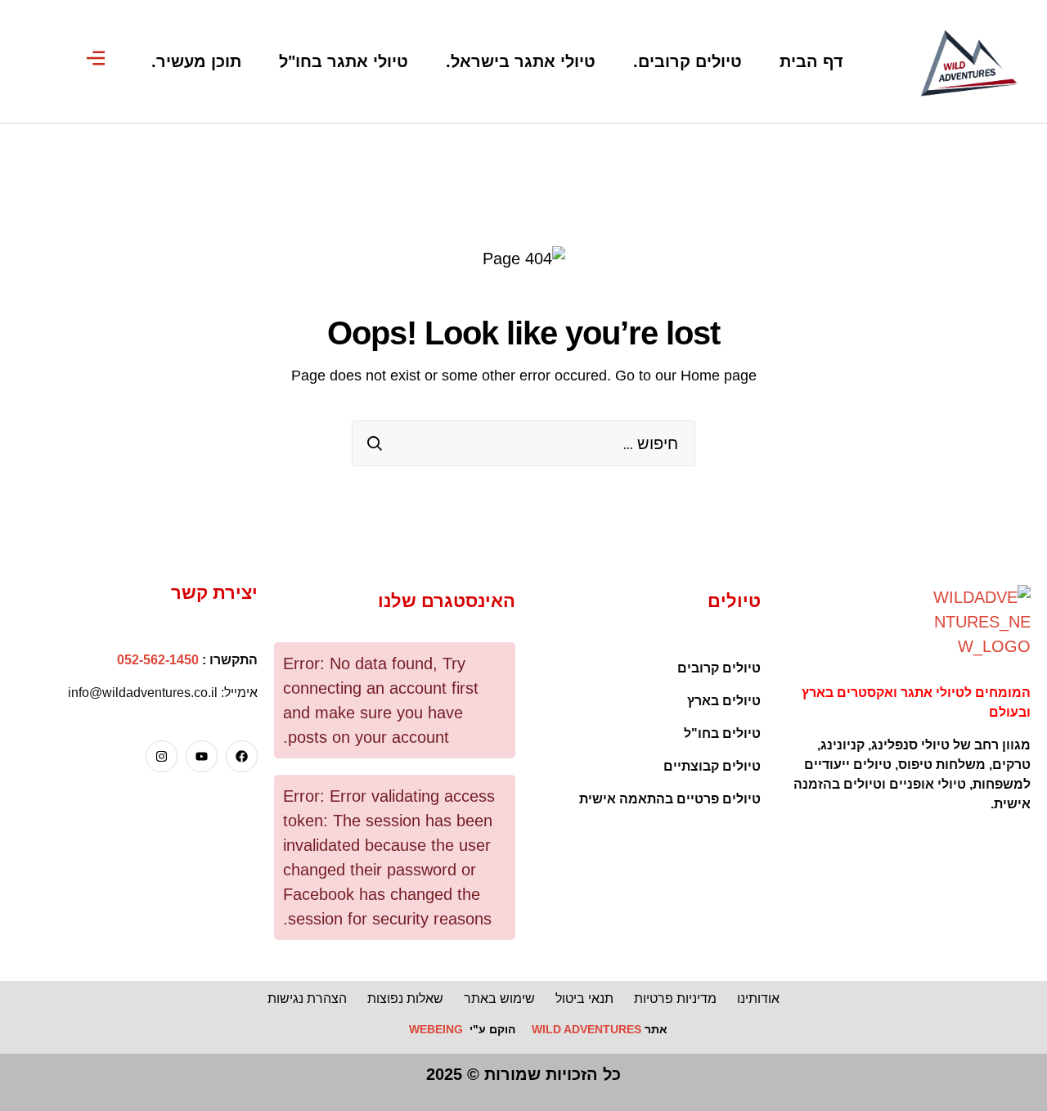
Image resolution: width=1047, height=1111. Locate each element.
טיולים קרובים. (687, 61)
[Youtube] (202, 756)
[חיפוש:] (523, 443)
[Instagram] (161, 756)
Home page (719, 375)
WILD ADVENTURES (586, 1029)
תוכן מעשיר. (196, 61)
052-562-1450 (158, 660)
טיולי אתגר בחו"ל (343, 61)
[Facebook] (242, 756)
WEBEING (436, 1029)
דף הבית (811, 61)
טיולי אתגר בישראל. (520, 61)
